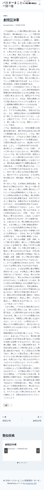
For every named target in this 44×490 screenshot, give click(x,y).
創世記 (5, 15)
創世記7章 (7, 419)
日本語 (27, 1)
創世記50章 (11, 444)
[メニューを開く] (39, 4)
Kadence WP (31, 483)
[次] (38, 450)
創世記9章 (37, 419)
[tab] (17, 462)
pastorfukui (9, 25)
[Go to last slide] (6, 450)
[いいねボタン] (6, 405)
